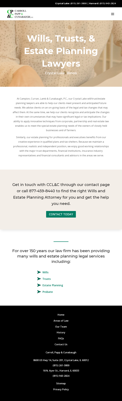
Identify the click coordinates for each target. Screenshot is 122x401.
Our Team (61, 326)
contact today (61, 214)
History (61, 332)
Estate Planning (52, 285)
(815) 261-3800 (71, 3)
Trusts (46, 279)
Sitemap (61, 383)
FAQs (61, 338)
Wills (45, 272)
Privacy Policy (61, 389)
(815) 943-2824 (102, 3)
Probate (47, 292)
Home (61, 314)
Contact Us (61, 344)
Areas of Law (61, 320)
